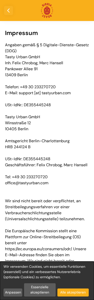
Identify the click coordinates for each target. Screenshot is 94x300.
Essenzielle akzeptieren (39, 289)
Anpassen (13, 292)
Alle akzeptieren (73, 292)
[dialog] (47, 281)
